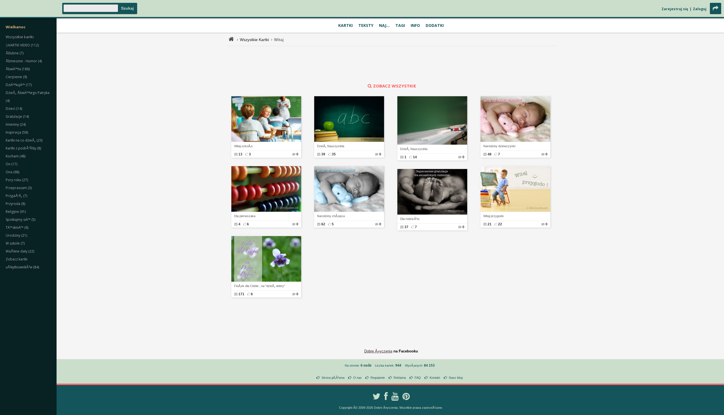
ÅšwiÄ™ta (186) (18, 69)
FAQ (418, 377)
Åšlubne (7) (14, 53)
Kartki (345, 25)
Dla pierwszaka (244, 216)
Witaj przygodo (493, 216)
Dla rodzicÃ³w (409, 219)
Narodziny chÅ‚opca (331, 216)
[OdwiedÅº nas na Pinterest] (406, 396)
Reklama (400, 377)
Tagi (400, 25)
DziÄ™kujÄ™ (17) (19, 84)
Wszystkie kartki (20, 36)
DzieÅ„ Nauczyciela (330, 146)
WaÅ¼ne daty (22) (20, 251)
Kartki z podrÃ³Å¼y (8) (23, 148)
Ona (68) (12, 172)
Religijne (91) (16, 211)
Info (415, 25)
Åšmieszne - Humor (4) (24, 61)
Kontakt (435, 377)
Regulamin (377, 377)
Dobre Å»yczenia (378, 351)
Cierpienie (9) (16, 76)
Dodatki (435, 25)
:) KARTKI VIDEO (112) (22, 45)
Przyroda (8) (15, 203)
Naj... (384, 25)
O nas (357, 377)
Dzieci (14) (14, 108)
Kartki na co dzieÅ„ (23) (24, 140)
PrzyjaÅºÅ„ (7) (16, 195)
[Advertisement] (391, 64)
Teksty (365, 25)
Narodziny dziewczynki (499, 146)
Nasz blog (456, 377)
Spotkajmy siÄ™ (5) (20, 219)
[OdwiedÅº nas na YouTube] (395, 396)
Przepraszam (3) (19, 187)
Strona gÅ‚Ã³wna (333, 377)
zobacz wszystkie (394, 86)
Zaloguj (699, 9)
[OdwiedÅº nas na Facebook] (386, 396)
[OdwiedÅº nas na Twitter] (376, 396)
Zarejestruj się (674, 9)
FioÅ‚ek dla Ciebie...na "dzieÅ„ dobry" (259, 286)
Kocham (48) (15, 156)
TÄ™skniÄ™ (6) (17, 227)
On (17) (11, 164)
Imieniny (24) (16, 124)
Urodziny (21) (16, 235)
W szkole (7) (15, 243)
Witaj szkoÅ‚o (243, 146)
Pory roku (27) (17, 179)
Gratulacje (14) (17, 116)
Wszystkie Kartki (254, 39)
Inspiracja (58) (17, 132)
